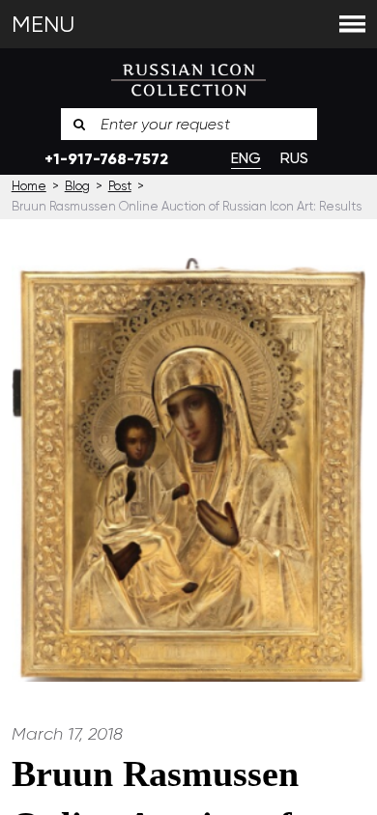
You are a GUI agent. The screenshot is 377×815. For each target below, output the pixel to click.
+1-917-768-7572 (106, 159)
